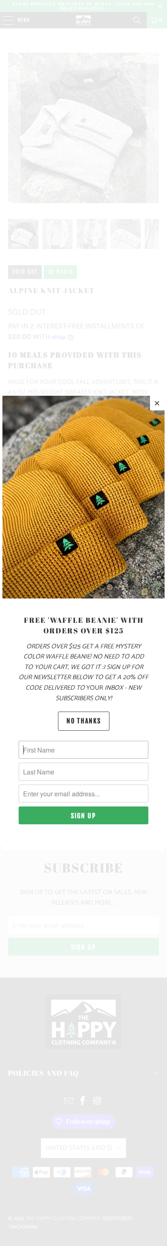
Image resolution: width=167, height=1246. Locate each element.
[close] (157, 403)
